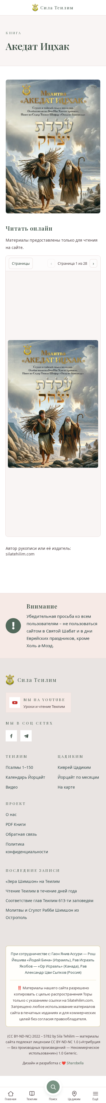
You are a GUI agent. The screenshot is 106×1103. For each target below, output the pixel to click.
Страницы (21, 263)
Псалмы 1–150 (19, 767)
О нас (11, 814)
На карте (66, 787)
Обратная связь (21, 834)
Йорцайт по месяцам (78, 777)
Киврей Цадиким (74, 767)
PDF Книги (16, 824)
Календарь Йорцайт (25, 777)
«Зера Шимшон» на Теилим (33, 881)
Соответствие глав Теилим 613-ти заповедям (49, 900)
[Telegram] (26, 735)
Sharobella (75, 1063)
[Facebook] (11, 735)
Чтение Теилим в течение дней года (41, 891)
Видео (12, 787)
